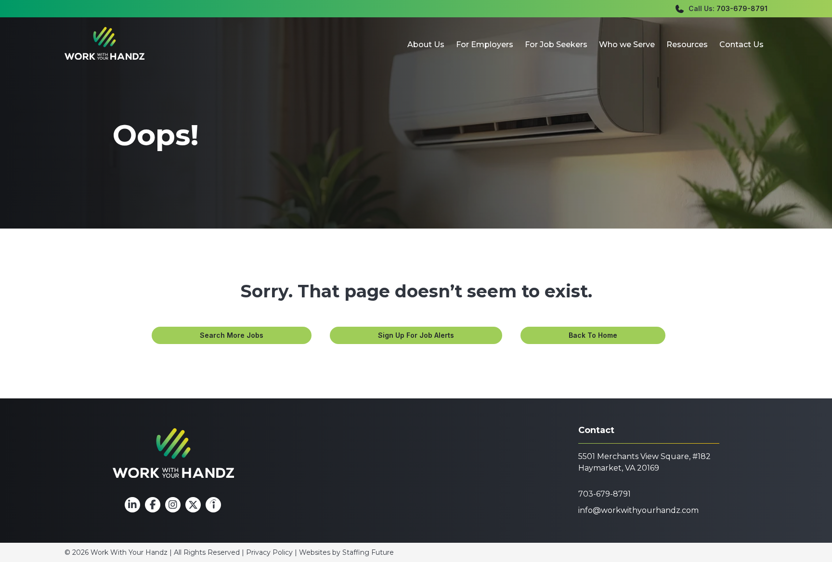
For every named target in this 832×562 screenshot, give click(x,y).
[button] (232, 335)
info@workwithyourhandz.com (638, 510)
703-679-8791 (741, 8)
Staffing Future (368, 552)
